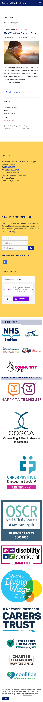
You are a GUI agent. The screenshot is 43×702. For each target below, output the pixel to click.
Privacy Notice (27, 695)
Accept (5, 698)
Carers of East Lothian (14, 3)
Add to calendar (14, 92)
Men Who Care (9, 120)
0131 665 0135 (9, 167)
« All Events (8, 17)
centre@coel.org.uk (12, 170)
